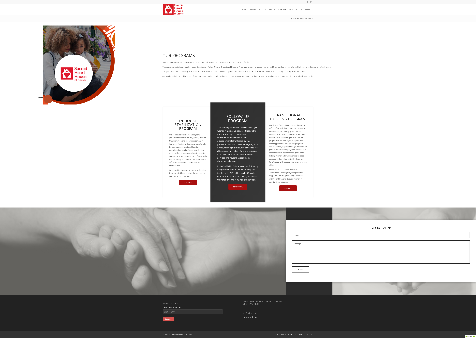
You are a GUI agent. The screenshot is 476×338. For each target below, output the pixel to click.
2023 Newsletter (249, 317)
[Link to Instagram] (311, 2)
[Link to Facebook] (307, 2)
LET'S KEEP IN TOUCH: (172, 307)
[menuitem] (244, 9)
